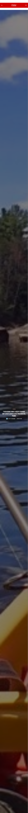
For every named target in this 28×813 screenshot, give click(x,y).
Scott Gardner (11, 418)
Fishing (14, 409)
